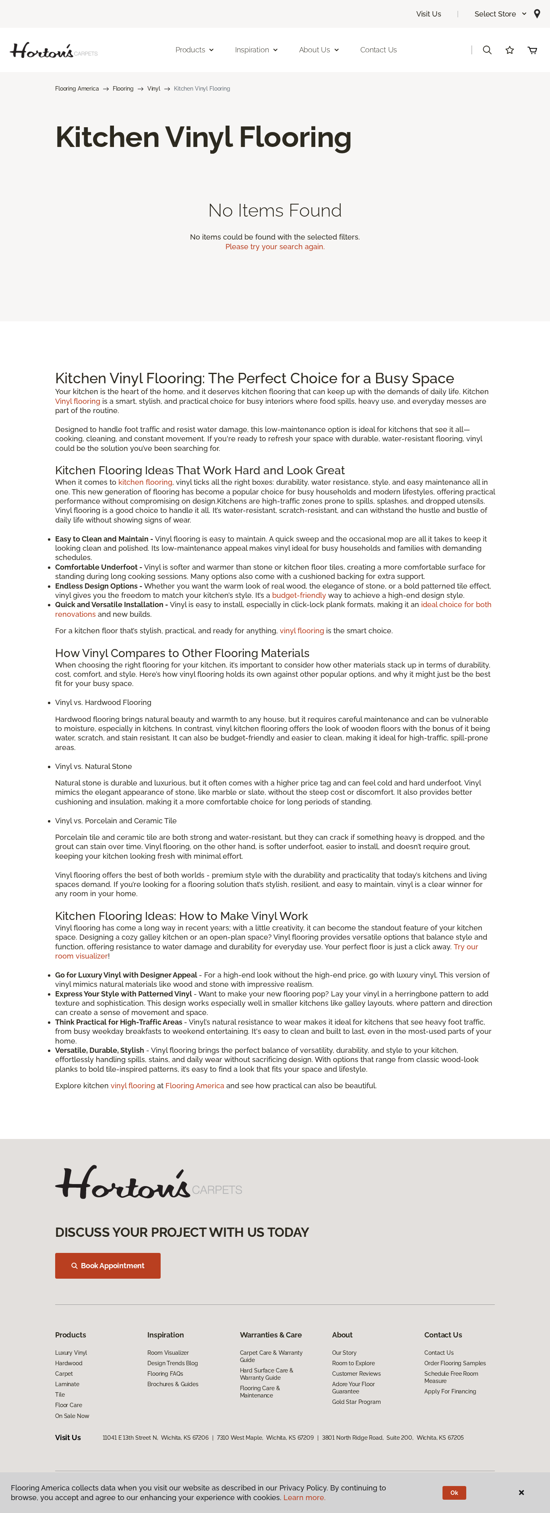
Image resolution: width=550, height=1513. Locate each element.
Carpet (64, 1373)
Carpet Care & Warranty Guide (271, 1356)
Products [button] (190, 49)
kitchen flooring (145, 482)
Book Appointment (113, 1265)
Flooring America (77, 88)
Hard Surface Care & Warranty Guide (267, 1374)
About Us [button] (315, 49)
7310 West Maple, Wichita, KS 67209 (265, 1437)
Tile (59, 1394)
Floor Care (68, 1405)
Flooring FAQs (165, 1373)
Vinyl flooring (77, 401)
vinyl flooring (302, 630)
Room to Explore (353, 1363)
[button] (501, 14)
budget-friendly (299, 595)
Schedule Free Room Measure (451, 1377)
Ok (454, 1493)
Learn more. (304, 1497)
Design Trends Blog (172, 1363)
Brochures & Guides (172, 1384)
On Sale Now (72, 1416)
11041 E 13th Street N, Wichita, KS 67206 (156, 1437)
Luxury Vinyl (71, 1353)
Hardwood (69, 1363)
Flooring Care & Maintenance (260, 1392)
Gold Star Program (356, 1402)
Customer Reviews (356, 1373)
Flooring (123, 88)
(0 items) (532, 50)
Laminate (67, 1384)
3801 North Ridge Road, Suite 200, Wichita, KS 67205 (393, 1437)
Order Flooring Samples (455, 1363)
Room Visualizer (168, 1353)
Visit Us (428, 14)
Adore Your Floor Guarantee (353, 1388)
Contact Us (378, 49)
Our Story (344, 1353)
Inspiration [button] (252, 49)
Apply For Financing (450, 1391)
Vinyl (153, 88)
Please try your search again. (275, 246)
